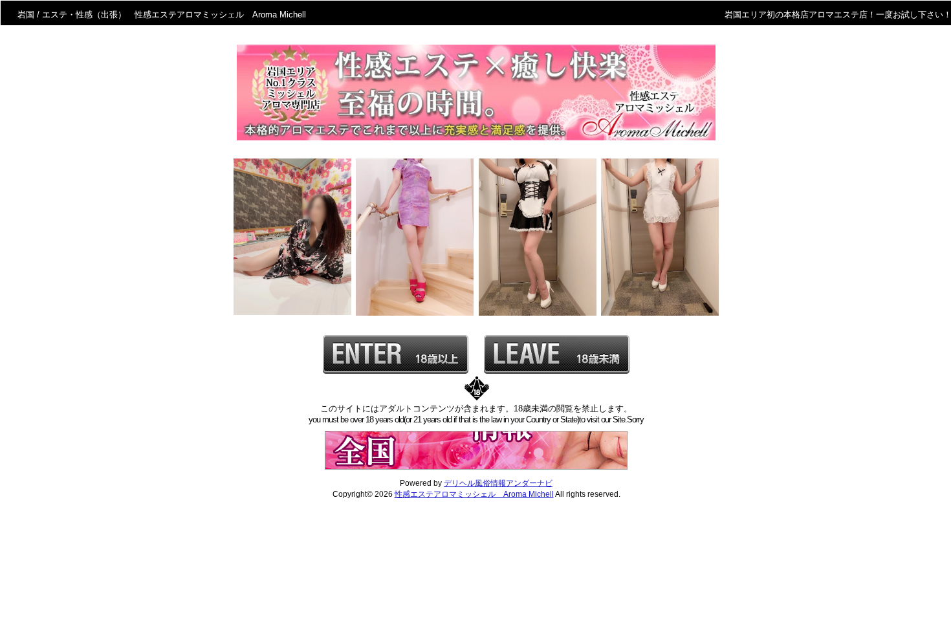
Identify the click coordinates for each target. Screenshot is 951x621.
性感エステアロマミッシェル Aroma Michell (474, 494)
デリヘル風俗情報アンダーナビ (498, 483)
